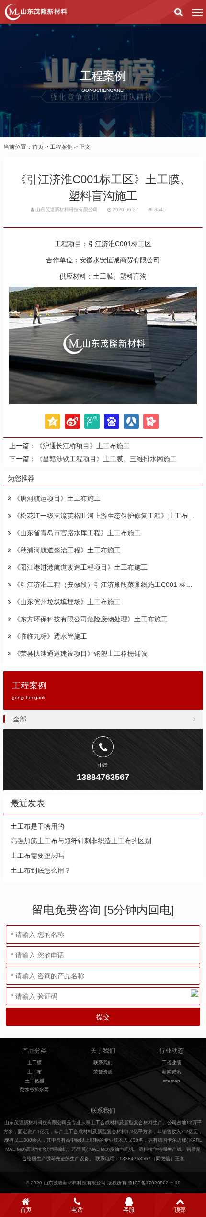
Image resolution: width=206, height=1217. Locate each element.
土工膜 (34, 1062)
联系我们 (103, 1062)
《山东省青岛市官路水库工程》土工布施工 (76, 533)
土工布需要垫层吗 (37, 855)
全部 (19, 719)
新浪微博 (72, 421)
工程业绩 (171, 1062)
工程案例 (61, 147)
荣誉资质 (103, 1071)
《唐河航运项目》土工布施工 (56, 498)
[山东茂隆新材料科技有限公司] (35, 12)
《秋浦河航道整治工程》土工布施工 (66, 550)
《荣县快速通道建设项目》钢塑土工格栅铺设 (79, 653)
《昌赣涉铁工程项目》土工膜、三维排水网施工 (106, 458)
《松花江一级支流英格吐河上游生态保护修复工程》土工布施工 (106, 515)
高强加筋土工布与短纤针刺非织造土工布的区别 (81, 841)
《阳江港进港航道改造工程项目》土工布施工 (79, 567)
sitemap (171, 1080)
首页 (38, 147)
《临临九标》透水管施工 (49, 636)
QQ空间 (52, 421)
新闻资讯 (171, 1071)
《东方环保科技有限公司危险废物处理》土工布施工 (89, 619)
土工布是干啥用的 (37, 826)
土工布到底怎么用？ (41, 870)
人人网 (131, 421)
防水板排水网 (34, 1089)
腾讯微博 (92, 421)
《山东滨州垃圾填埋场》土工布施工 (66, 602)
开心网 (151, 421)
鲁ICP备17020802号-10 (154, 1182)
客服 (129, 1209)
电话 (77, 1209)
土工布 (34, 1071)
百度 (111, 421)
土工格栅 (34, 1080)
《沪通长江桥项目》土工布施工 (83, 446)
